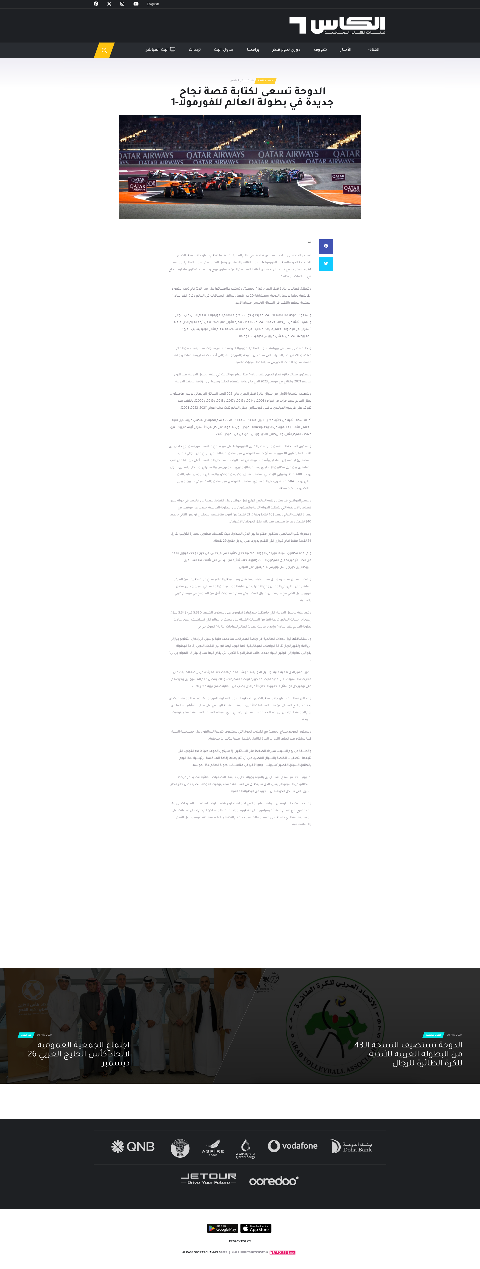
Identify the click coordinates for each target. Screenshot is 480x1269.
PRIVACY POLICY (240, 1241)
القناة (375, 50)
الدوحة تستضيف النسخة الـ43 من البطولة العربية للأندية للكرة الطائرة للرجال (408, 1055)
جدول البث (224, 50)
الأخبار (346, 50)
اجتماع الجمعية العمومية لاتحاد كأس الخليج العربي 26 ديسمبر (79, 1055)
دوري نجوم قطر (286, 50)
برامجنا (253, 50)
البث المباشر (158, 50)
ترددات (195, 50)
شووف (320, 50)
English (153, 5)
